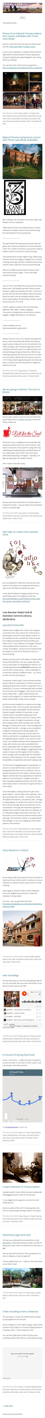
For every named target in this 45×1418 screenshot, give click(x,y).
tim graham (22, 121)
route (12, 1138)
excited (16, 373)
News (21, 113)
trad (36, 1219)
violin (28, 121)
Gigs (20, 371)
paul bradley (16, 118)
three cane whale (12, 121)
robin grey (36, 516)
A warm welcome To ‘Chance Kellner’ (21, 1186)
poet (29, 118)
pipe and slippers (13, 1219)
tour (9, 518)
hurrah (15, 1295)
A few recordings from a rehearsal (20, 1311)
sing (40, 959)
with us (20, 376)
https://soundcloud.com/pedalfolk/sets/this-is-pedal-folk (22, 68)
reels (21, 1219)
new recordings (11, 975)
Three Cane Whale (15, 47)
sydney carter (14, 1392)
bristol (37, 513)
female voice (18, 1039)
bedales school (12, 116)
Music (21, 1036)
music (9, 118)
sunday (31, 1219)
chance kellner (22, 116)
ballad (32, 956)
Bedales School (29, 47)
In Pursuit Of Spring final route (19, 1054)
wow (24, 376)
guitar (4, 118)
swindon (34, 834)
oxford (36, 959)
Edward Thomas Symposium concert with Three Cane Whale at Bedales (22, 138)
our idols (32, 373)
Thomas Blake (18, 625)
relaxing (26, 1219)
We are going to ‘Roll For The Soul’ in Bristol (21, 391)
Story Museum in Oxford (15, 850)
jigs (41, 1216)
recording (6, 1392)
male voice (17, 1041)
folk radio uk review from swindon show (20, 533)
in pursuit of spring (30, 831)
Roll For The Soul (25, 419)
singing (17, 1138)
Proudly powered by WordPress (12, 1414)
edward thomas (33, 116)
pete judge (24, 118)
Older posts (8, 1406)
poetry (34, 118)
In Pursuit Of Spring (12, 1127)
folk (40, 116)
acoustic (38, 1036)
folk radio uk (19, 831)
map (4, 1138)
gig (23, 373)
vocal (25, 1392)
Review (25, 829)
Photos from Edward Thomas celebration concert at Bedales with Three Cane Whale (22, 36)
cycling (22, 516)
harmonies (34, 1039)
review (20, 834)
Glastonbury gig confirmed (16, 1234)
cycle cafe (16, 516)
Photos (25, 113)
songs (22, 1138)
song (4, 962)
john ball (34, 1389)
